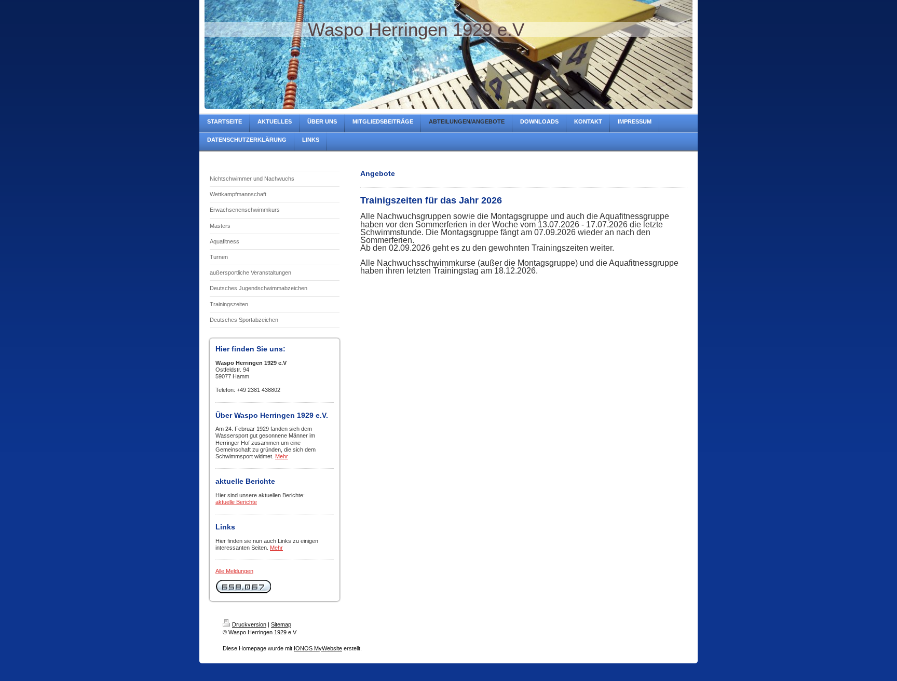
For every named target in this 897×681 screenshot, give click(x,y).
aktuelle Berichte (236, 502)
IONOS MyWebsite (318, 648)
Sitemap (281, 624)
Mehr (281, 456)
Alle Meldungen (234, 571)
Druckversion (249, 624)
